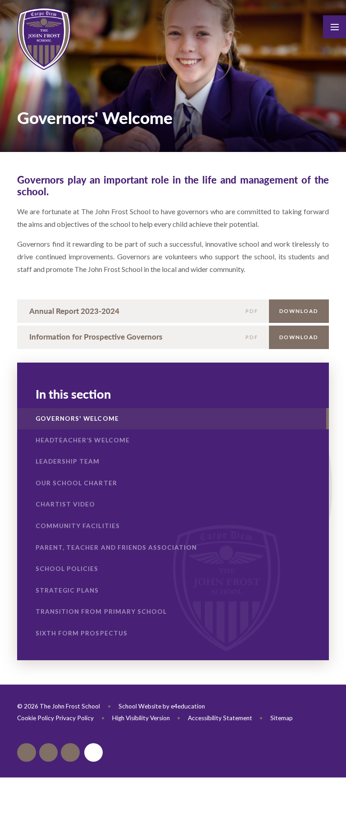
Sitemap (281, 718)
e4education (188, 706)
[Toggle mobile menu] (334, 26)
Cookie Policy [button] (35, 718)
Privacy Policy (74, 718)
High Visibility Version (141, 718)
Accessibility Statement (220, 718)
